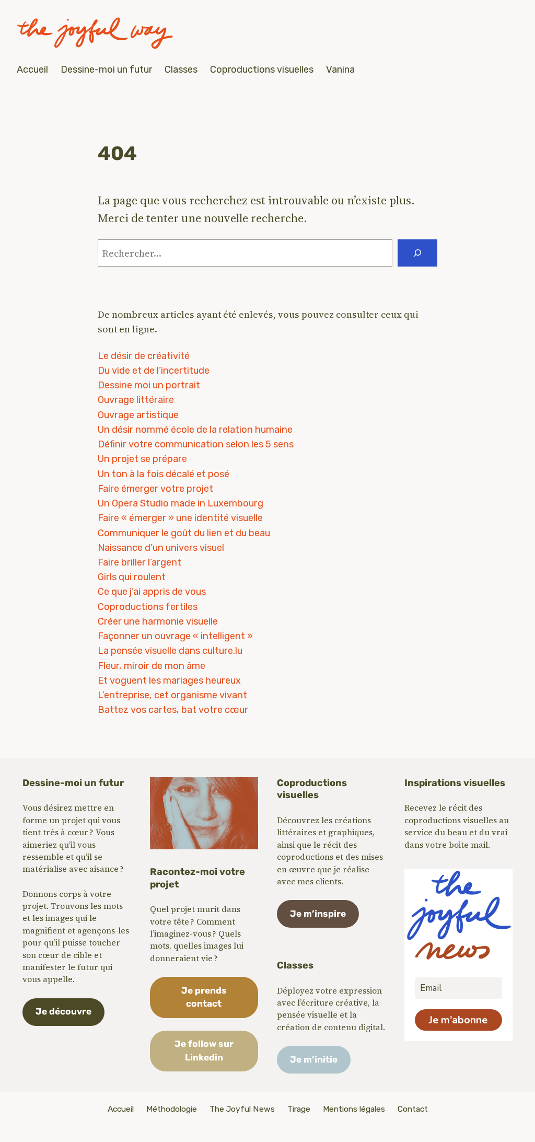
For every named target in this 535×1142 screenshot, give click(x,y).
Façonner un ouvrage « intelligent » (175, 636)
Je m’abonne (458, 1020)
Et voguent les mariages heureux (169, 680)
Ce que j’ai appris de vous (152, 591)
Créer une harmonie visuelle (158, 621)
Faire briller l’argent (139, 562)
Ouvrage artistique (138, 415)
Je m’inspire (318, 913)
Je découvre (63, 1011)
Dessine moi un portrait (149, 385)
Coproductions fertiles (147, 607)
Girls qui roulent (132, 577)
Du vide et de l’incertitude (154, 370)
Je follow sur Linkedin (204, 1051)
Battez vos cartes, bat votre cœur (173, 710)
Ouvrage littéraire (136, 400)
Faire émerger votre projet (155, 488)
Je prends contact (204, 997)
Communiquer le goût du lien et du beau (184, 533)
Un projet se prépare (142, 459)
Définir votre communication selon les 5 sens (196, 444)
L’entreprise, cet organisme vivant (172, 695)
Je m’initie (314, 1059)
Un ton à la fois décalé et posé (163, 474)
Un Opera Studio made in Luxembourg (180, 503)
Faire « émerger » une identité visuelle (180, 518)
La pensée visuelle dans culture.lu (170, 650)
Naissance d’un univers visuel (161, 547)
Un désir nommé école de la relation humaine (195, 429)
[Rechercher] (417, 253)
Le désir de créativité (144, 356)
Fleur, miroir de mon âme (151, 666)
